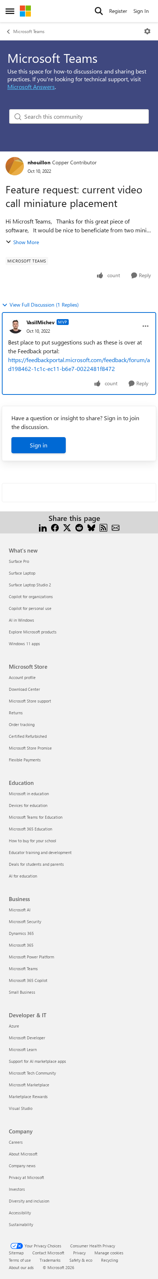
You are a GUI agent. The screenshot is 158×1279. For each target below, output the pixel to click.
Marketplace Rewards (28, 1096)
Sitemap (16, 1252)
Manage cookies (108, 1252)
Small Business (22, 992)
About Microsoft (23, 1154)
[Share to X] (67, 527)
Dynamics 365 (21, 933)
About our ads (21, 1267)
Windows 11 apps (24, 643)
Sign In (141, 10)
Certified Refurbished (28, 736)
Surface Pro (19, 561)
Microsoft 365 (21, 945)
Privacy (79, 1252)
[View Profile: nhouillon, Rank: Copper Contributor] (15, 166)
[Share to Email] (115, 527)
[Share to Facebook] (55, 527)
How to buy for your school (32, 840)
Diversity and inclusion (29, 1201)
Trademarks (50, 1260)
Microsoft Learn (23, 1049)
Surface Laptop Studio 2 (30, 584)
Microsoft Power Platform (31, 957)
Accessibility (20, 1212)
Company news (22, 1165)
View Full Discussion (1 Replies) (44, 304)
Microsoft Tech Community (32, 1073)
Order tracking (22, 724)
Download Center (24, 689)
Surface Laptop (22, 573)
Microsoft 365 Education (30, 829)
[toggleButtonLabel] (147, 31)
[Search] (98, 11)
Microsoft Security (25, 921)
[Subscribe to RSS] (103, 527)
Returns (16, 712)
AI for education (23, 876)
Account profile (22, 677)
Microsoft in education (29, 793)
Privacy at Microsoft (26, 1177)
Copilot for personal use (30, 608)
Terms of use (20, 1260)
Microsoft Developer (27, 1037)
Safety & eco (80, 1260)
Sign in (38, 445)
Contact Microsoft (48, 1252)
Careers (16, 1142)
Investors (17, 1189)
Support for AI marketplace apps (37, 1061)
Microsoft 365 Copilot (28, 980)
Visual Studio (20, 1108)
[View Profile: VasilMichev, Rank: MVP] (15, 326)
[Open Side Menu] (10, 11)
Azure (14, 1026)
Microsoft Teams (28, 31)
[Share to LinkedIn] (43, 527)
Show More (26, 242)
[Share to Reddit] (79, 527)
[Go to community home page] (25, 11)
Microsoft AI (19, 909)
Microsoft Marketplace (29, 1084)
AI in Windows (21, 620)
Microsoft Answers (31, 86)
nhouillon (39, 162)
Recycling (109, 1260)
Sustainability (21, 1224)
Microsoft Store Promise (30, 748)
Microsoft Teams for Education (35, 817)
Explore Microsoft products (33, 632)
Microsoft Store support (30, 701)
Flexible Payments (25, 759)
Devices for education (28, 805)
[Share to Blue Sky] (91, 527)
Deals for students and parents (36, 864)
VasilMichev (40, 322)
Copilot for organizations (31, 596)
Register (118, 10)
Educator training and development (40, 852)
